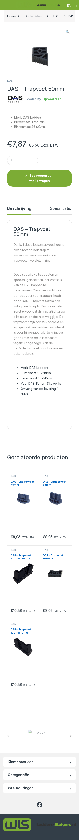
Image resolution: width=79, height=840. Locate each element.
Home (11, 16)
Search (69, 5)
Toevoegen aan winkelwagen (41, 178)
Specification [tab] (61, 208)
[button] (68, 31)
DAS (56, 16)
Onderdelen (33, 16)
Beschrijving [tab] (19, 208)
